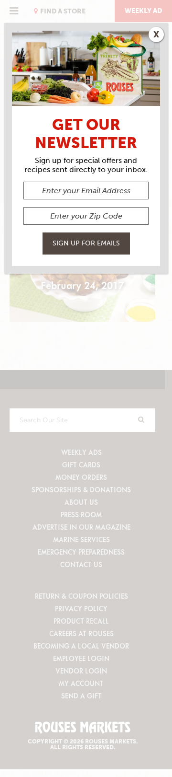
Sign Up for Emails (86, 243)
